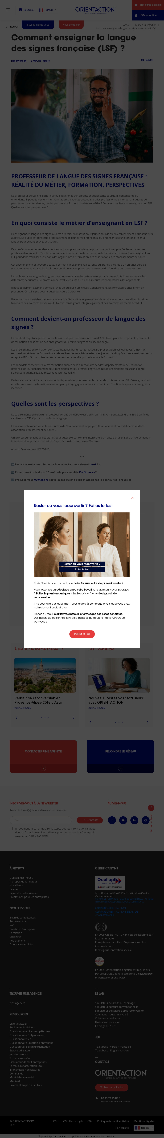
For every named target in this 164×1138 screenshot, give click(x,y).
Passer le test (82, 634)
